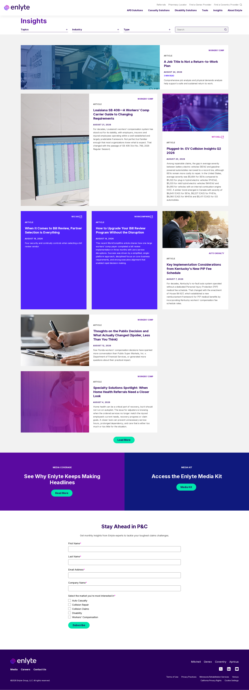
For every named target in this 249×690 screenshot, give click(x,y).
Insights (218, 10)
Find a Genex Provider (200, 4)
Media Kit (186, 487)
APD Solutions (135, 10)
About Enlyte (235, 10)
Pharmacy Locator (177, 4)
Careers (25, 669)
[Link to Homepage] (17, 7)
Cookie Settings (232, 680)
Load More (123, 439)
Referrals (161, 4)
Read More (61, 493)
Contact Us (39, 669)
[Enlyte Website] (23, 661)
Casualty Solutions (159, 10)
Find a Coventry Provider (226, 4)
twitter (221, 669)
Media (14, 669)
